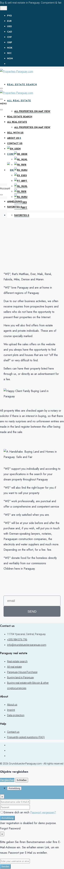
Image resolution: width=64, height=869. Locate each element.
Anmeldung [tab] (14, 788)
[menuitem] (35, 64)
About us (13, 138)
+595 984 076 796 (17, 639)
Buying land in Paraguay (20, 677)
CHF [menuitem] (9, 37)
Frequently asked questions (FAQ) (26, 737)
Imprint (11, 710)
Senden (5, 866)
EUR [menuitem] (9, 21)
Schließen (22, 780)
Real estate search (22, 84)
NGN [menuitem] (10, 58)
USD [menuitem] (9, 26)
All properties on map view (32, 111)
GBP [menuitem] (9, 42)
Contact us (14, 143)
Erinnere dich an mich (17, 812)
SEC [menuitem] (9, 53)
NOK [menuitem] (9, 47)
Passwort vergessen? (43, 812)
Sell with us (15, 132)
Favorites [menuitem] (21, 215)
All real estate (19, 100)
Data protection (15, 715)
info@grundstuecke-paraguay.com (26, 644)
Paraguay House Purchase (22, 672)
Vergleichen (7, 780)
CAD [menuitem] (9, 31)
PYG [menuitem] (9, 15)
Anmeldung (7, 818)
